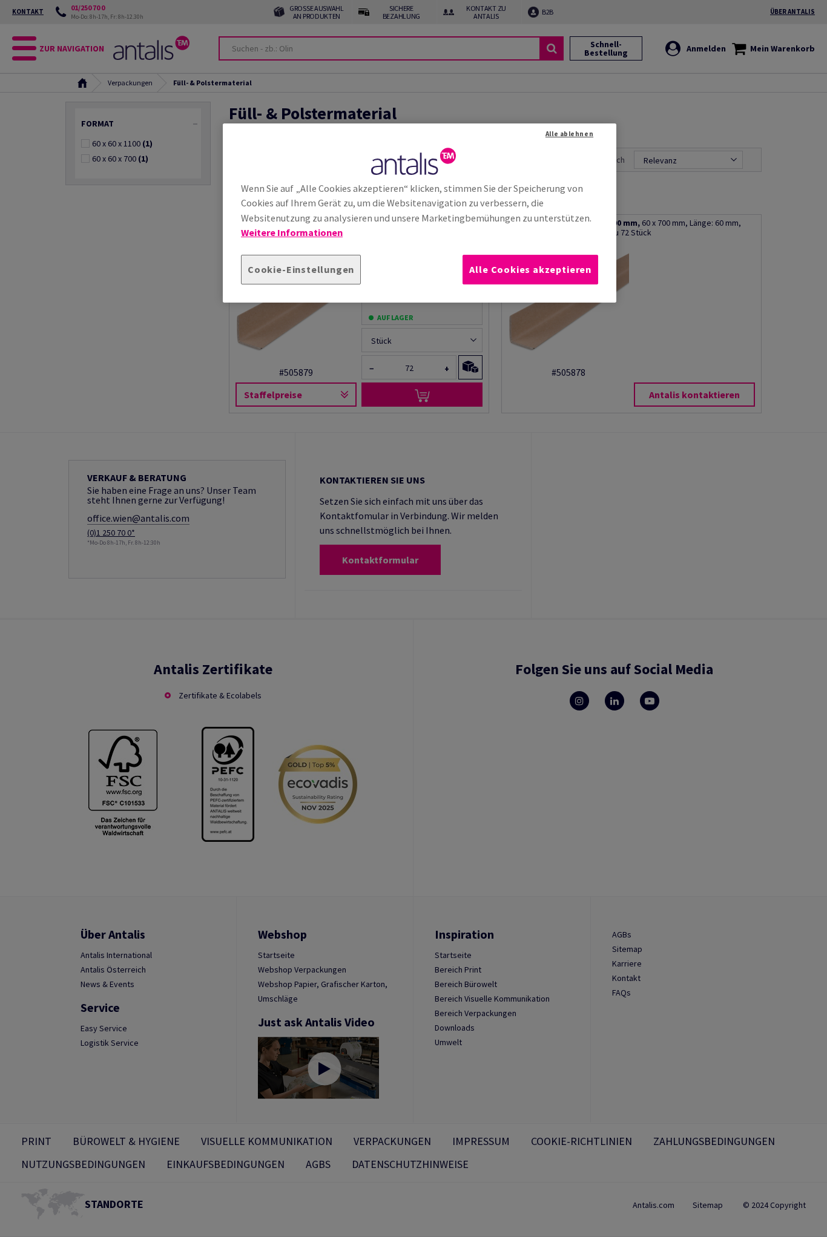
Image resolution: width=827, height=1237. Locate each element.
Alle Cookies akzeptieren (530, 269)
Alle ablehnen (569, 134)
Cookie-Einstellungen (301, 269)
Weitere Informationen (292, 232)
